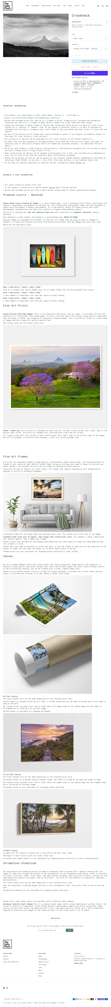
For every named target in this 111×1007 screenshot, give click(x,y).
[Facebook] (4, 988)
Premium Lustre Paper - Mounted (85, 48)
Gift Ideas (42, 964)
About (40, 970)
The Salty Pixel (11, 1003)
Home (40, 956)
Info (40, 967)
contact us (80, 163)
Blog (40, 976)
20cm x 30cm (78, 38)
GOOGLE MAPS (78, 963)
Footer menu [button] (7, 953)
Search (5, 956)
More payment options (79, 77)
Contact (6, 959)
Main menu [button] (42, 953)
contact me (53, 187)
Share (76, 92)
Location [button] (77, 953)
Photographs (43, 959)
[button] (46, 6)
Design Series (44, 962)
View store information (82, 88)
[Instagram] (7, 988)
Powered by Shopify (58, 1003)
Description (76, 22)
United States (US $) (13, 999)
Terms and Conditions (11, 962)
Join (69, 930)
